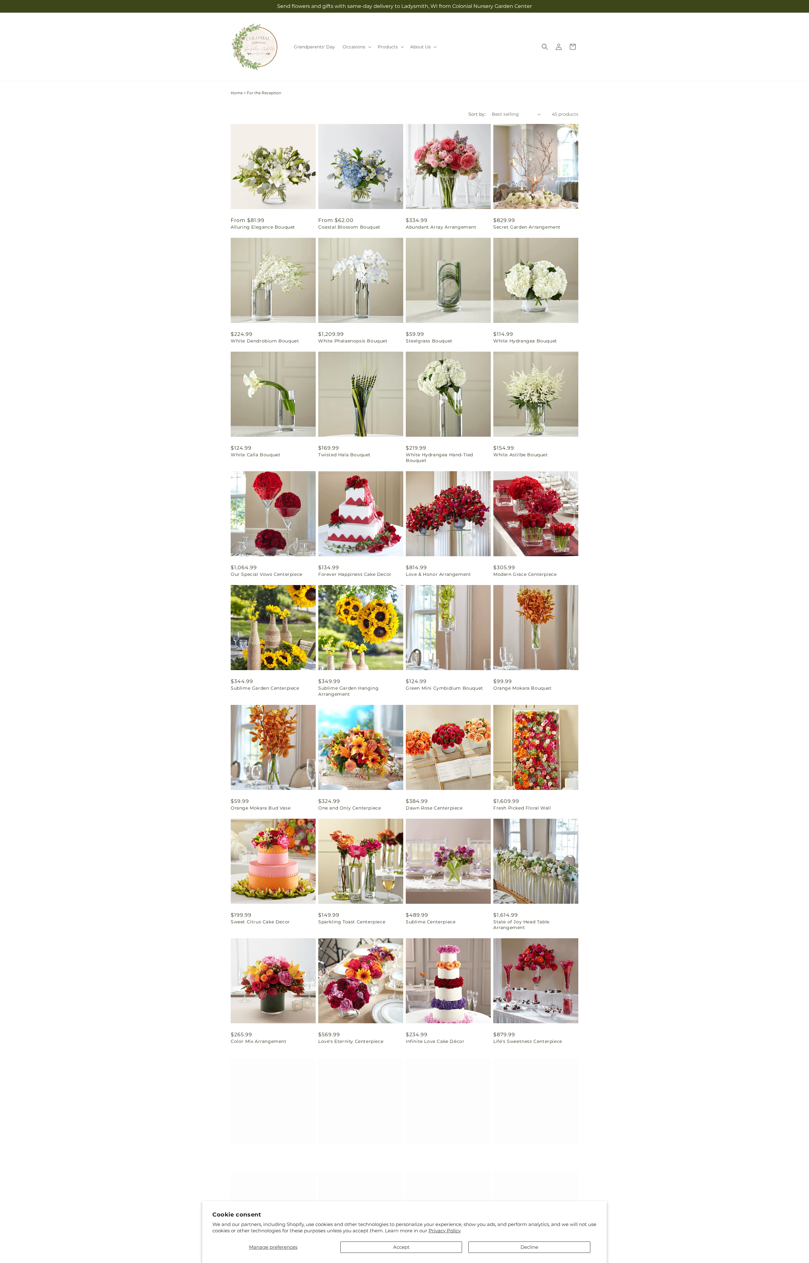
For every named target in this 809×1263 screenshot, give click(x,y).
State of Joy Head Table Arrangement (521, 924)
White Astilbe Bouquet (520, 455)
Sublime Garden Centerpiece (265, 688)
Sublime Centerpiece (430, 922)
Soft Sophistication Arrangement (533, 1155)
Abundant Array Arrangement (441, 227)
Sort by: (476, 114)
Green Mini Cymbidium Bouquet (444, 688)
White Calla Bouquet (255, 455)
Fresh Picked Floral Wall (522, 808)
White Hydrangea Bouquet (525, 341)
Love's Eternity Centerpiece (350, 1041)
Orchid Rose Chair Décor (435, 1155)
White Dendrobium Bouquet (265, 341)
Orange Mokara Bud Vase (260, 808)
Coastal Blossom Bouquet (349, 227)
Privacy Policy (445, 1231)
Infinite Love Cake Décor (435, 1041)
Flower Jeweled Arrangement (266, 1155)
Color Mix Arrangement (259, 1041)
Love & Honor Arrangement (438, 574)
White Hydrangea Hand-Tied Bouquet (439, 457)
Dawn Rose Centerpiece (434, 808)
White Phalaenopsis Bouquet (353, 341)
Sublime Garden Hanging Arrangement (348, 691)
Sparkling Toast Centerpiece (351, 922)
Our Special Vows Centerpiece (266, 574)
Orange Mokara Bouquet (522, 688)
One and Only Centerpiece (349, 808)
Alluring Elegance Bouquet (263, 227)
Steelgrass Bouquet (429, 341)
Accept (401, 1247)
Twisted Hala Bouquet (344, 455)
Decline (529, 1247)
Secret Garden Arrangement (527, 227)
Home (237, 92)
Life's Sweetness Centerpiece (527, 1041)
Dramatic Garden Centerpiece (353, 1155)
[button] (356, 46)
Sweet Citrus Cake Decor (260, 922)
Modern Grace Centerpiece (525, 574)
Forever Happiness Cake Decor (355, 574)
